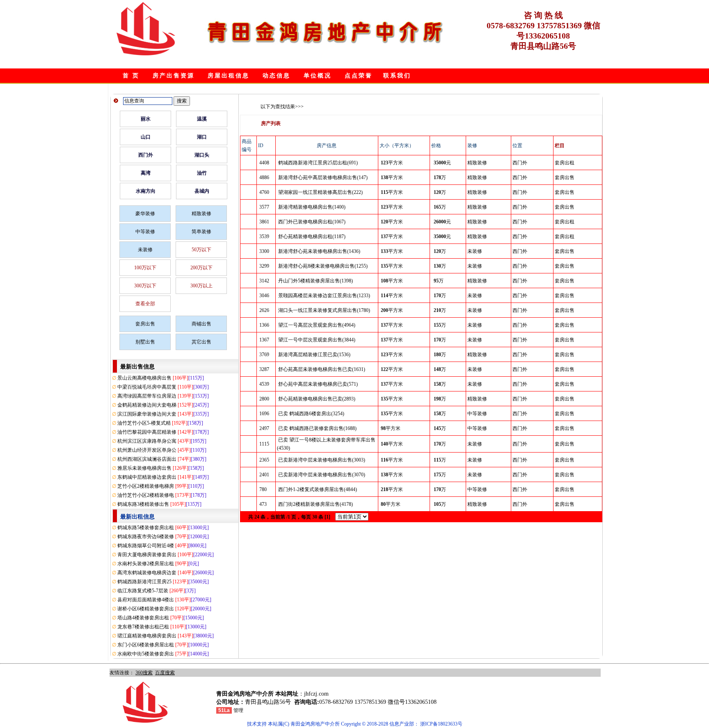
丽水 (146, 119)
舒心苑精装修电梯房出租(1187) (311, 236)
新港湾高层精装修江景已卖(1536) (314, 354)
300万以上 (201, 286)
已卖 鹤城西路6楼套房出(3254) (311, 413)
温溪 (202, 119)
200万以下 (201, 268)
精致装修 (201, 213)
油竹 (202, 173)
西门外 (145, 155)
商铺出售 (201, 324)
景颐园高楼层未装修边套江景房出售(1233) (324, 295)
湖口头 (201, 155)
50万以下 (201, 250)
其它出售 (201, 342)
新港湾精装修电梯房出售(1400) (311, 207)
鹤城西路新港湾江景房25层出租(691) (318, 163)
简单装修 (201, 231)
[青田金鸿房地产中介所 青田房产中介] (146, 54)
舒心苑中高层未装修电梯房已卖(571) (318, 384)
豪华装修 (145, 213)
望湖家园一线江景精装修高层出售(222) (320, 192)
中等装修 (145, 231)
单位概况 (318, 76)
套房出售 (145, 324)
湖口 (202, 137)
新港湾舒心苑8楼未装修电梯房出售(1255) (323, 266)
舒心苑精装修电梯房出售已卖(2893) (316, 399)
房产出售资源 (173, 76)
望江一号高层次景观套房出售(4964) (316, 325)
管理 (238, 710)
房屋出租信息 (228, 76)
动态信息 (276, 76)
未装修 (145, 250)
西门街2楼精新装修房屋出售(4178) (315, 504)
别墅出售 (145, 342)
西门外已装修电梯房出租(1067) (311, 222)
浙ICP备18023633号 (441, 724)
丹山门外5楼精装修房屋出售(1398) (315, 281)
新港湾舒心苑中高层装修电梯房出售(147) (323, 177)
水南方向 (146, 191)
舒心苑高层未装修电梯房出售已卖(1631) (321, 369)
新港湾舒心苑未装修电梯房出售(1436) (319, 251)
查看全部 (145, 304)
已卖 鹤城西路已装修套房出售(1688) (317, 428)
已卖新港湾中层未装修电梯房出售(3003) (321, 460)
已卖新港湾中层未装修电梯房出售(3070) (321, 475)
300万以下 (145, 286)
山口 (146, 137)
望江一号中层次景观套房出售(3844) (316, 340)
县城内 (201, 191)
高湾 (146, 173)
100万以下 (145, 268)
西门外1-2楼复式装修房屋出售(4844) (317, 489)
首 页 (131, 76)
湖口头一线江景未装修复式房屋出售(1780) (324, 310)
